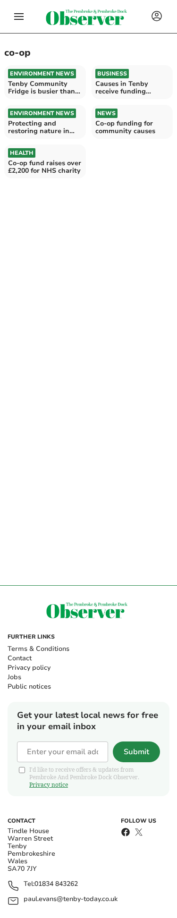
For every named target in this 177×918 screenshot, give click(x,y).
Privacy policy (29, 667)
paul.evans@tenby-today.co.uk (71, 899)
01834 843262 (56, 884)
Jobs (14, 677)
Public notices (29, 686)
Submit (136, 752)
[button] (19, 16)
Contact (20, 658)
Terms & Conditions (38, 648)
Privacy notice (48, 784)
